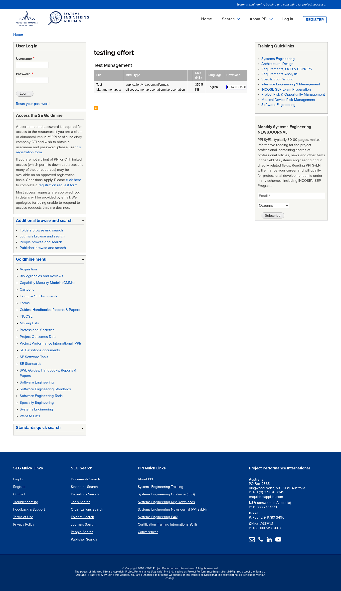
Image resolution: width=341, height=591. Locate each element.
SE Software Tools (34, 357)
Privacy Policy (23, 524)
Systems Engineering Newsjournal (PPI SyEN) (172, 509)
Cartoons (27, 289)
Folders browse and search (41, 230)
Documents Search (85, 479)
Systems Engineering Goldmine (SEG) (166, 494)
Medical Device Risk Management (288, 100)
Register (315, 19)
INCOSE (26, 316)
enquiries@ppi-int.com (266, 497)
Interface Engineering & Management (290, 84)
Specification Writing (277, 79)
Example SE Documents (38, 296)
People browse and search (41, 242)
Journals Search (83, 524)
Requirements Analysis (279, 74)
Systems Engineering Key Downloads (166, 502)
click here (73, 180)
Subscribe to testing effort (96, 108)
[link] (50, 221)
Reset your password (32, 104)
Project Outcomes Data (38, 337)
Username (24, 59)
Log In (287, 18)
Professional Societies (37, 330)
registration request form (57, 185)
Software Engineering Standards (45, 389)
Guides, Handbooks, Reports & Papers (50, 310)
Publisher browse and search (43, 248)
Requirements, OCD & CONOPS (286, 69)
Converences (148, 532)
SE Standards (30, 364)
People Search (82, 532)
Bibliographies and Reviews (41, 276)
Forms (25, 303)
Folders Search (82, 517)
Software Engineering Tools (41, 396)
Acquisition (28, 269)
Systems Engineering (36, 409)
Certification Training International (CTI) (167, 524)
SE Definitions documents (40, 350)
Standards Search (84, 487)
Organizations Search (87, 509)
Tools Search (80, 502)
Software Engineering (37, 382)
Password (23, 74)
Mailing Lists (29, 323)
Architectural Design (277, 64)
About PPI (145, 479)
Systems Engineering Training (160, 487)
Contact (19, 494)
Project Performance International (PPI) (50, 343)
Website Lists (30, 416)
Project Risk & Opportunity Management (293, 94)
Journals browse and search (42, 236)
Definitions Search (85, 494)
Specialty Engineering (37, 402)
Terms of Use (23, 517)
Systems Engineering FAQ (157, 517)
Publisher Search (84, 539)
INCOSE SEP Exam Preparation (286, 89)
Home (206, 18)
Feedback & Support (29, 509)
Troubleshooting (25, 502)
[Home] (51, 19)
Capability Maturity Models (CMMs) (47, 283)
